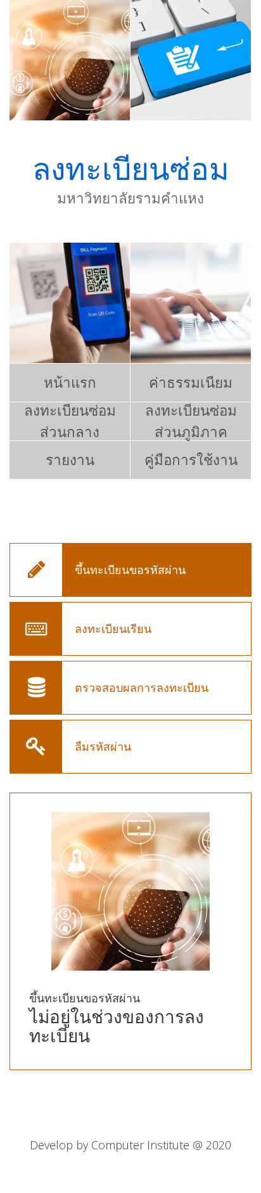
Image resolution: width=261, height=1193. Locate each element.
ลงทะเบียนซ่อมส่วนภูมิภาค (191, 421)
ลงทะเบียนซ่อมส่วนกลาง (70, 421)
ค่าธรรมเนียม (190, 382)
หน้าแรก (70, 382)
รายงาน (70, 459)
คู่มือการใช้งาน (191, 459)
